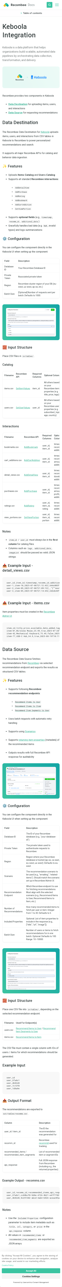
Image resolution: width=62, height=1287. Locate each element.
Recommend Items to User (28, 1028)
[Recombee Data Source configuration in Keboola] (31, 971)
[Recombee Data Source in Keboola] (31, 781)
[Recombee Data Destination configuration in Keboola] (31, 322)
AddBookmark (31, 447)
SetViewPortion (31, 517)
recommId (44, 1143)
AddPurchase (30, 491)
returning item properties (32, 739)
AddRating (29, 506)
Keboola (45, 132)
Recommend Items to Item (28, 1037)
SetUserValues (23, 407)
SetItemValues (23, 388)
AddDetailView (31, 475)
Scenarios (30, 731)
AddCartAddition (32, 460)
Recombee (33, 663)
